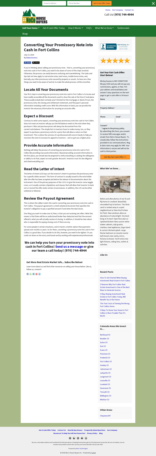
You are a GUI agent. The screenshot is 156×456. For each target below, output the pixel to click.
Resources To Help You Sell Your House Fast (69, 433)
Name (102, 99)
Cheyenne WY (105, 416)
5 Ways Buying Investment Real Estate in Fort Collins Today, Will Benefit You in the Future (113, 297)
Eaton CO (104, 342)
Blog (101, 433)
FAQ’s (89, 28)
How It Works (74, 28)
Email (118, 116)
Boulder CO (104, 338)
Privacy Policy (92, 433)
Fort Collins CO (106, 361)
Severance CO (105, 388)
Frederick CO (105, 357)
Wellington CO (105, 396)
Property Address (107, 108)
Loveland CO (105, 384)
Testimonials (123, 28)
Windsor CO (104, 399)
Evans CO (103, 350)
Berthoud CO (105, 335)
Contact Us (129, 10)
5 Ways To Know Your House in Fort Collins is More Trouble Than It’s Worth (114, 313)
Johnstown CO (106, 369)
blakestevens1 (32, 57)
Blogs (25, 33)
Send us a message (69, 246)
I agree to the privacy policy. (113, 128)
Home (107, 10)
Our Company (117, 10)
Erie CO (103, 346)
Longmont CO (105, 376)
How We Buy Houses (75, 430)
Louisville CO (105, 380)
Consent (104, 125)
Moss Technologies (82, 449)
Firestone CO (105, 354)
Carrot (93, 453)
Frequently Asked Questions (94, 430)
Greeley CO (104, 365)
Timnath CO (105, 392)
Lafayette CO (105, 373)
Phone (102, 116)
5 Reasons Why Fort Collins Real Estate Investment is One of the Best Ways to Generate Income (115, 287)
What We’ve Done (103, 28)
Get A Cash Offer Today (54, 28)
